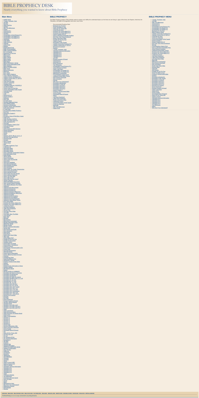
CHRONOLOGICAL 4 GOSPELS (12, 85)
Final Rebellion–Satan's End (11, 124)
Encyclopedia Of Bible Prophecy (12, 110)
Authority (5, 43)
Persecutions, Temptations (10, 245)
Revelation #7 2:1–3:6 (9, 280)
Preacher (5, 256)
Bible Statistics (7, 66)
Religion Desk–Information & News (13, 266)
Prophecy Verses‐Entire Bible (61, 91)
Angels (5, 29)
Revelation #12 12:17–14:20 (11, 287)
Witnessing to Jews (8, 383)
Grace (5, 134)
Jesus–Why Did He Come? (10, 179)
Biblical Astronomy (8, 70)
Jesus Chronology (8, 158)
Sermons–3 (6, 320)
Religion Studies (8, 267)
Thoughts (6, 359)
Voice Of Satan (7, 379)
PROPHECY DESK (8, 260)
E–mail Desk (6, 109)
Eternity (55, 80)
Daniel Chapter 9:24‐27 (59, 34)
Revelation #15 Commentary (11, 291)
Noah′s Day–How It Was (10, 235)
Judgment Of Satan (8, 194)
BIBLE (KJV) (6, 54)
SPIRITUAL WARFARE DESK (11, 347)
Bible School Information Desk (11, 64)
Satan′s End (56, 108)
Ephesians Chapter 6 (9, 113)
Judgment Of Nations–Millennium (12, 193)
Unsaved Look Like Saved (10, 377)
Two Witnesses (57, 65)
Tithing (5, 361)
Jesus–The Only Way (9, 176)
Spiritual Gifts (7, 344)
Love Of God (6, 215)
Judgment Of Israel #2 (9, 190)
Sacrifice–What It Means (10, 302)
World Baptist (7, 387)
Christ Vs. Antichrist (58, 104)
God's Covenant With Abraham (11, 128)
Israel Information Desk (9, 154)
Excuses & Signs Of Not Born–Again (13, 116)
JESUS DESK (7, 156)
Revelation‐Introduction (59, 83)
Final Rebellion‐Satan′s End (61, 74)
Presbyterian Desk (8, 257)
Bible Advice (6, 56)
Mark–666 (6, 217)
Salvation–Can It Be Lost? (10, 305)
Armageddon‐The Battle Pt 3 (61, 72)
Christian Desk (7, 84)
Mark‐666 (55, 105)
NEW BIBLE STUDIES (67, 393)
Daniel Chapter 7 (58, 90)
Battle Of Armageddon (9, 49)
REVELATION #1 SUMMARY (11, 271)
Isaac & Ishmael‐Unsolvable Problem (63, 35)
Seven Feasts (57, 93)
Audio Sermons (7, 42)
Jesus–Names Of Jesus (9, 172)
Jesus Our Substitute (9, 162)
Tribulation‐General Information (61, 51)
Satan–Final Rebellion (9, 316)
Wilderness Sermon (8, 386)
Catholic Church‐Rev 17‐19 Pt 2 (62, 45)
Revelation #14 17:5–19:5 (10, 289)
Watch (55, 95)
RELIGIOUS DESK (8, 268)
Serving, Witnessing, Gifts (10, 326)
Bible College (7, 57)
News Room (6, 233)
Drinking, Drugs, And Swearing (11, 106)
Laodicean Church (58, 101)
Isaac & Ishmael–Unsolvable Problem (13, 152)
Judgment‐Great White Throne (61, 76)
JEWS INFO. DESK (51, 393)
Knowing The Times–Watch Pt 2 (12, 204)
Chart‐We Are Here (58, 30)
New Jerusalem (57, 79)
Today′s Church (57, 41)
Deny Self (6, 99)
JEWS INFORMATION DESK (11, 182)
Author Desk (6, 45)
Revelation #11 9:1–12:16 (10, 285)
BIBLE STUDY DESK (28, 393)
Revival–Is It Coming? (9, 295)
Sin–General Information (10, 338)
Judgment (6, 186)
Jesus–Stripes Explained (10, 175)
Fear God (6, 123)
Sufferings (6, 351)
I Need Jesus (7, 142)
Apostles (5, 33)
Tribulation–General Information (12, 366)
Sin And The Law (8, 334)
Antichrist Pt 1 (57, 60)
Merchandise (7, 219)
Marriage (5, 218)
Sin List (5, 336)
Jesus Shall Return (8, 166)
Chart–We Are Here (8, 81)
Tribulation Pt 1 (57, 52)
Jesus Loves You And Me (10, 159)
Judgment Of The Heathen (10, 196)
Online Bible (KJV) (8, 238)
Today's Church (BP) (9, 362)
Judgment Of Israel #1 (9, 189)
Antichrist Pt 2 (57, 62)
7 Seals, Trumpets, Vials (60, 49)
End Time (6, 112)
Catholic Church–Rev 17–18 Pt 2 (12, 78)
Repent (5, 270)
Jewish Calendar (8, 180)
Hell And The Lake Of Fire (10, 137)
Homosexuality (7, 138)
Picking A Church (8, 246)
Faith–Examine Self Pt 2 (10, 119)
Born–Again (6, 73)
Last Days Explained (59, 97)
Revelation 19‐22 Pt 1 (59, 86)
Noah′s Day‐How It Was (59, 38)
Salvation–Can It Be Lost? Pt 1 (11, 306)
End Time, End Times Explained (62, 37)
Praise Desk (6, 249)
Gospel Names (7, 131)
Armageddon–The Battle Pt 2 (11, 36)
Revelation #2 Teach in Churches (12, 273)
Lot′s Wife (6, 212)
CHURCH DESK (8, 87)
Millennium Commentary (60, 73)
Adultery (5, 26)
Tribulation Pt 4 (57, 56)
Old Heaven (155, 70)
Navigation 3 (6, 340)
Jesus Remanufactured (9, 163)
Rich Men (6, 298)
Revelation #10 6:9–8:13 (10, 284)
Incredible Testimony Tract (10, 145)
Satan (5, 309)
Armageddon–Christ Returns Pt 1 (12, 35)
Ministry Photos (7, 225)
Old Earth (154, 68)
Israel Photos (7, 155)
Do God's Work (7, 101)
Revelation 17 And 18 (59, 84)
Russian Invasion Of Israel (60, 59)
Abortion (5, 24)
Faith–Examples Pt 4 (9, 121)
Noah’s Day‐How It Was (59, 100)
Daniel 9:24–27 (7, 95)
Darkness (6, 98)
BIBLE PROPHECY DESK (10, 63)
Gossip (5, 133)
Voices (5, 380)
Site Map (5, 341)
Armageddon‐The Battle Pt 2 (61, 70)
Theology (6, 358)
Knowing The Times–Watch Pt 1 (12, 203)
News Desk (6, 232)
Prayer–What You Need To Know (12, 254)
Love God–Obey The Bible (10, 214)
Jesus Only (6, 161)
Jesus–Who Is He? (8, 177)
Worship (5, 389)
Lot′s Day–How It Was (9, 211)
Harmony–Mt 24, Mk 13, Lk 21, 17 (12, 135)
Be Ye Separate (7, 52)
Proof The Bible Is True (59, 27)
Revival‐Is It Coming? (59, 46)
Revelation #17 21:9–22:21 (11, 294)
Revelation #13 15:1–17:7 (10, 288)
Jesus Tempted (7, 168)
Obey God (6, 236)
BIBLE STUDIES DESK (10, 67)
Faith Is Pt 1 (6, 117)
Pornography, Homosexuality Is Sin (13, 247)
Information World (8, 151)
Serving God (6, 324)
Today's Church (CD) (9, 364)
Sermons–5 (6, 323)
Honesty (5, 140)
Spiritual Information (8, 345)
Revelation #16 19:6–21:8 (10, 292)
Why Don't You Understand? (11, 384)
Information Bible (8, 148)
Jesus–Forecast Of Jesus (10, 170)
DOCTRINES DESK (9, 103)
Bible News (6, 61)
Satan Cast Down (58, 69)
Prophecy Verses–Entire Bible (11, 261)
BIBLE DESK (7, 60)
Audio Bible (6, 40)
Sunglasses (6, 352)
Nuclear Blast (156, 67)
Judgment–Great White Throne (11, 200)
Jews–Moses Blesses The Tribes (12, 184)
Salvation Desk (7, 303)
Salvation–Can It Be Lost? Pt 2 (11, 308)
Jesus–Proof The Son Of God (11, 173)
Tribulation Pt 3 (57, 55)
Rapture (55, 48)
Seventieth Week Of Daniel (60, 94)
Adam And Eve (7, 25)
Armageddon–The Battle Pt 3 (11, 38)
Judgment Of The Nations (10, 197)
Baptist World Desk (8, 47)
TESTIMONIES (7, 357)
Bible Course (7, 59)
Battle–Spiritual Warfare (9, 50)
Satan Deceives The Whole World (12, 313)
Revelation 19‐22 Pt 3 (59, 88)
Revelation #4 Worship (9, 275)
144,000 (55, 58)
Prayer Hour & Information (10, 253)
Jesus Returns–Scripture (10, 165)
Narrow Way (6, 228)
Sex (4, 331)
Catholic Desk (7, 80)
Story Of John (7, 350)
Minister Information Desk (10, 222)
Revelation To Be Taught (60, 42)
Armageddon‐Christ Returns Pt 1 (62, 66)
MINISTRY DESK (8, 224)
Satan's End (6, 315)
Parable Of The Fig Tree (59, 39)
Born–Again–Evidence (9, 74)
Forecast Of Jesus (8, 126)
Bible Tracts (6, 68)
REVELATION (82, 393)
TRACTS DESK (7, 365)
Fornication (6, 127)
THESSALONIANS (8, 375)
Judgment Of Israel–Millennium (12, 191)
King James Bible (8, 201)
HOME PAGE (7, 19)
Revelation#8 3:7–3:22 (9, 281)
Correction (6, 92)
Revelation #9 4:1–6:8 (9, 282)
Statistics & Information (9, 348)
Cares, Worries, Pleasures (10, 75)
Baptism (5, 46)
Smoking (5, 343)
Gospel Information (8, 130)
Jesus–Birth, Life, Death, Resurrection (13, 169)
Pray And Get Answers (9, 250)
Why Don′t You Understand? (61, 81)
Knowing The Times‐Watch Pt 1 (62, 31)
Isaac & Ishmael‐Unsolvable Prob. (161, 47)
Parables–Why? (7, 242)
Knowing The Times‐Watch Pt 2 (62, 32)
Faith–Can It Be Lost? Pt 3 (10, 120)
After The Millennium (59, 107)
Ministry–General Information (11, 226)
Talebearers (6, 355)
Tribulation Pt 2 (57, 53)
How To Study (7, 141)
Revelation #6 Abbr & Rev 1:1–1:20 (13, 278)
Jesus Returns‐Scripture (59, 67)
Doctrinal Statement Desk (10, 102)
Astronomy (6, 39)
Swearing (6, 354)
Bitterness (6, 71)
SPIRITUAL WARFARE (89, 393)
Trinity (5, 373)
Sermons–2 (6, 319)
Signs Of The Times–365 (10, 333)
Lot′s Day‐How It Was (158, 59)
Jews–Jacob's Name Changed (11, 183)
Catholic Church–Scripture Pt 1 (12, 77)
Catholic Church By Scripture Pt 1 (62, 44)
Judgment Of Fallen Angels (10, 187)
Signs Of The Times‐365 (60, 28)
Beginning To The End (59, 25)
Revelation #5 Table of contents (12, 277)
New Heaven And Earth (59, 77)
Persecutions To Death (9, 243)
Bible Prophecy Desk (158, 32)
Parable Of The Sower (9, 240)
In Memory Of (7, 147)
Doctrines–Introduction (9, 105)
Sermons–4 (6, 322)
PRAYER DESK (7, 252)
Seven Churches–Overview (11, 327)
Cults (4, 94)
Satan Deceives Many (9, 312)
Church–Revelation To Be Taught (12, 89)
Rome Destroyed (57, 63)
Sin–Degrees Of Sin (8, 337)
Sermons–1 (6, 317)
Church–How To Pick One (10, 88)
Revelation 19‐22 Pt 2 (59, 87)
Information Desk (8, 149)
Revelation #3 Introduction (10, 274)
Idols (4, 144)
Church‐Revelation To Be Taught (62, 102)
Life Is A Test (6, 210)
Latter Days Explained (59, 98)
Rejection (6, 264)
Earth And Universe (8, 107)
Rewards (5, 296)
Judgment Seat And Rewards (11, 198)
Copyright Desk (7, 91)
